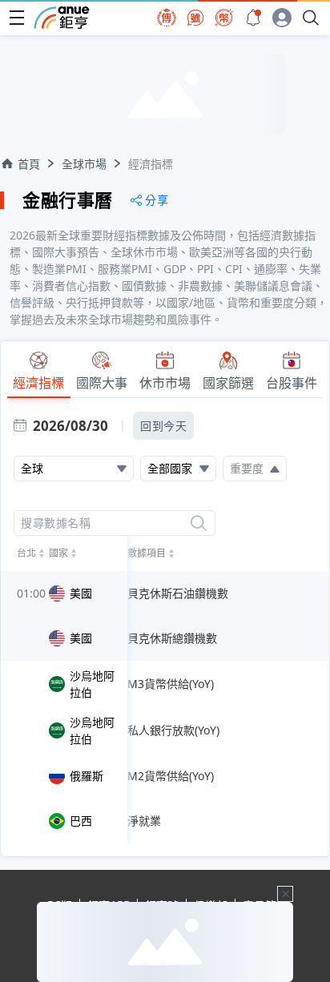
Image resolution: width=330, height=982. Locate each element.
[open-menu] (17, 17)
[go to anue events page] (253, 17)
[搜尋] (198, 523)
